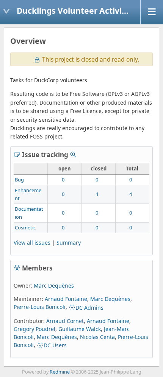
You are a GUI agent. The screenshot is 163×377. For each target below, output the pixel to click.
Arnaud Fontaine (66, 298)
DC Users (55, 345)
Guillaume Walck (79, 328)
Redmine (60, 372)
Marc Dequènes (54, 285)
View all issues (32, 242)
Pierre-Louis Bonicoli (40, 306)
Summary (68, 242)
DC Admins (89, 307)
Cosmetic (25, 227)
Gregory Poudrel (34, 328)
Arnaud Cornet (65, 321)
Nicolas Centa (97, 336)
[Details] (73, 154)
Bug (19, 179)
